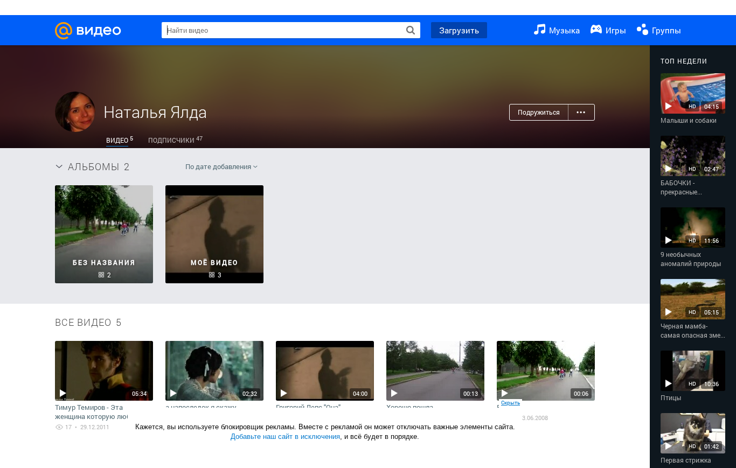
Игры (614, 30)
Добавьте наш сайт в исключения (285, 436)
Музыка (563, 30)
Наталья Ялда (155, 111)
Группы (665, 30)
